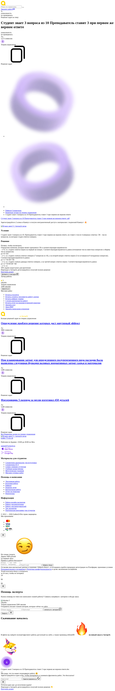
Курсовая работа (11, 483)
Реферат (8, 485)
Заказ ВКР (9, 307)
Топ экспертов (11, 508)
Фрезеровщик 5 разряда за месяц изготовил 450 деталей (35, 400)
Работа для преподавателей (15, 506)
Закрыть (4, 613)
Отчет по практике (12, 492)
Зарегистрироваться (30, 679)
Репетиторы (10, 494)
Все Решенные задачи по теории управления (18, 434)
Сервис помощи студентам (15, 467)
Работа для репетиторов (14, 504)
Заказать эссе (10, 305)
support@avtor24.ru (8, 446)
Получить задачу (7, 272)
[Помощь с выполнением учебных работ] (13, 226)
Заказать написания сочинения (17, 309)
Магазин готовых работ (14, 473)
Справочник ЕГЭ (12, 465)
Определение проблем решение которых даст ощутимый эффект (40, 323)
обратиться (5, 289)
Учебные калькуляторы (14, 469)
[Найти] (23, 7)
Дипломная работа (12, 481)
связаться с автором (51, 610)
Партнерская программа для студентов (20, 510)
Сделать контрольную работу (16, 301)
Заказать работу (7, 9)
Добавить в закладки (9, 274)
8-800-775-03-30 (7, 438)
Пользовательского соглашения (13, 569)
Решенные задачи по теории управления (20, 213)
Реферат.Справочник (13, 211)
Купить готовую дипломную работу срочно (22, 297)
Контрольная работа (13, 489)
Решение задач (11, 487)
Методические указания (14, 471)
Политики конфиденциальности (39, 569)
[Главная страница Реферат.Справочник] (15, 5)
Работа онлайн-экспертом (15, 502)
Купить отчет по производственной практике (22, 303)
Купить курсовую (12, 295)
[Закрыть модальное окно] (3, 535)
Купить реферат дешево (14, 299)
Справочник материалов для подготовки (21, 463)
